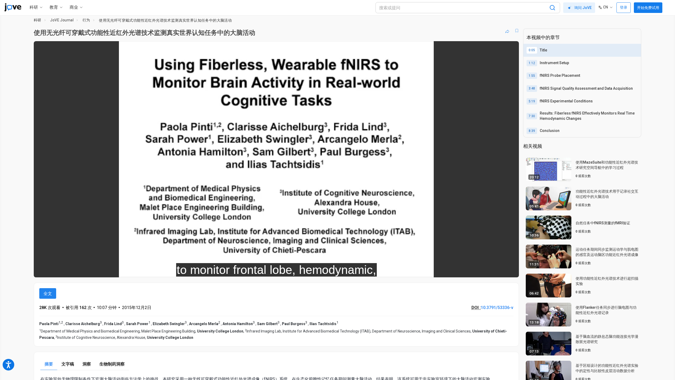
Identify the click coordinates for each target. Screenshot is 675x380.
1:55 (532, 76)
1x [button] (487, 269)
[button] (510, 48)
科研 (37, 20)
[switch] (457, 269)
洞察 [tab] (87, 364)
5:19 (532, 101)
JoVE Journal (62, 20)
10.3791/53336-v (497, 307)
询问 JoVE (583, 8)
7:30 (532, 116)
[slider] (247, 269)
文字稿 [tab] (67, 364)
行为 (86, 20)
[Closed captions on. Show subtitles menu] (498, 269)
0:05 (532, 50)
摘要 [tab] (49, 364)
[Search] (552, 7)
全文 (48, 293)
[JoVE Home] (12, 7)
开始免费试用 (648, 8)
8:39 (532, 131)
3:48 (532, 88)
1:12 (532, 63)
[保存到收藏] (517, 30)
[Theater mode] (510, 269)
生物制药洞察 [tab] (112, 364)
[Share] (507, 30)
